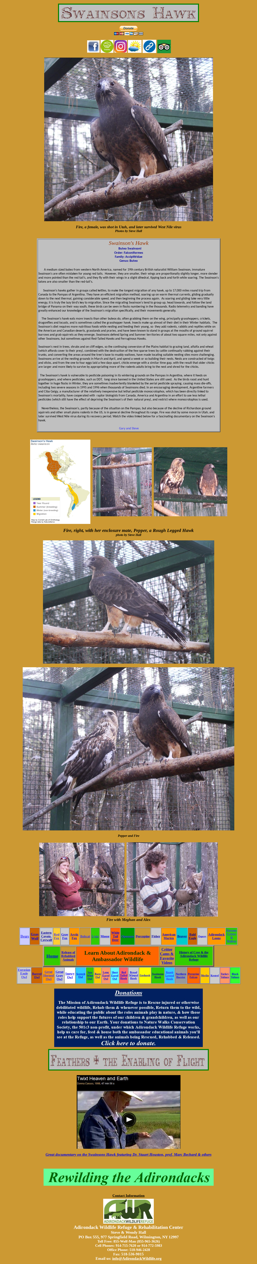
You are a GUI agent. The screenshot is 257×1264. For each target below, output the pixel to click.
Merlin (205, 975)
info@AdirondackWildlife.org (137, 1258)
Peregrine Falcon (193, 975)
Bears (24, 936)
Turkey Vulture (225, 975)
